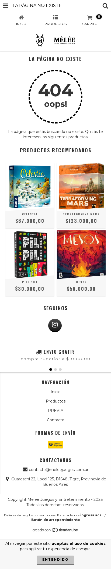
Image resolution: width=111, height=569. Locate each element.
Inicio (56, 391)
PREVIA (55, 410)
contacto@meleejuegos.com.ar (58, 469)
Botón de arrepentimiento (55, 520)
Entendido (55, 559)
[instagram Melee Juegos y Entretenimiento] (55, 325)
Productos (55, 401)
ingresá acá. (91, 515)
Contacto (55, 420)
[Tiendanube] (55, 532)
